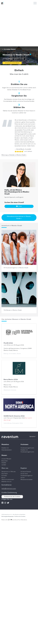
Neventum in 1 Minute (9, 471)
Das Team (5, 473)
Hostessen (24, 444)
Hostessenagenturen (27, 448)
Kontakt (4, 475)
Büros (3, 477)
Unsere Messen (6, 458)
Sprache (32, 436)
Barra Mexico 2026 (11, 379)
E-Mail (20, 206)
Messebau (5, 444)
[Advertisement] (19, 26)
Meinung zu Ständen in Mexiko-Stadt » (14, 155)
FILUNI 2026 (8, 343)
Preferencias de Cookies (12, 496)
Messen (4, 455)
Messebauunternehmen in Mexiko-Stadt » (19, 217)
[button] (12, 62)
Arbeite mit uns (6, 481)
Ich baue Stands (26, 471)
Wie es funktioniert (8, 479)
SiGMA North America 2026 (14, 416)
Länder (4, 464)
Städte (4, 462)
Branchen (5, 461)
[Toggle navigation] (35, 3)
